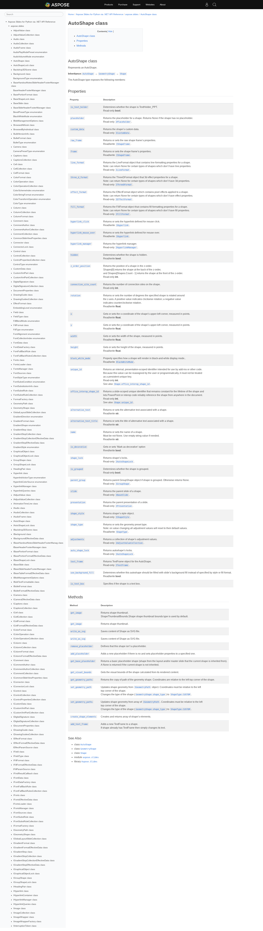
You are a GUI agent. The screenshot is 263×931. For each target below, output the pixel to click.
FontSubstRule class (23, 390)
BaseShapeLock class (24, 99)
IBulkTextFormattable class (26, 582)
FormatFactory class (23, 399)
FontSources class (22, 373)
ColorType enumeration (24, 203)
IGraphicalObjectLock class (26, 873)
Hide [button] (110, 31)
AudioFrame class (22, 48)
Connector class (21, 242)
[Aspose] (57, 4)
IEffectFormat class (22, 739)
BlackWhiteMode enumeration (27, 116)
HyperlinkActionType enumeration (29, 477)
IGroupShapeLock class (24, 882)
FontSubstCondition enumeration (29, 382)
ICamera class (20, 595)
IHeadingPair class (22, 886)
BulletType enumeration (24, 142)
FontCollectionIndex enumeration (29, 338)
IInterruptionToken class (24, 926)
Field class (18, 312)
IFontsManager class (23, 808)
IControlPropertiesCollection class (29, 699)
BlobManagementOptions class (28, 121)
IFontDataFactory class (24, 782)
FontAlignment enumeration (26, 334)
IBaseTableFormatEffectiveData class (31, 573)
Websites (150, 4)
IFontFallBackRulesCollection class (30, 791)
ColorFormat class (22, 177)
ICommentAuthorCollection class (29, 669)
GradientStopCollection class (27, 434)
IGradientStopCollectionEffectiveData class (33, 860)
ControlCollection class (24, 255)
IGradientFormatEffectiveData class (30, 847)
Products (108, 4)
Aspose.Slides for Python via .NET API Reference (31, 22)
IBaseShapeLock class (24, 560)
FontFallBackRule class (24, 351)
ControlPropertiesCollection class (29, 260)
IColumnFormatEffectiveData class (30, 656)
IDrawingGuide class (23, 730)
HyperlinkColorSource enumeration (30, 482)
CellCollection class (22, 168)
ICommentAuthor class (24, 664)
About (162, 4)
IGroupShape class (22, 878)
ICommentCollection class (25, 673)
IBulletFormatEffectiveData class (29, 591)
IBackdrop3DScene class (25, 530)
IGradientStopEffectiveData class (29, 865)
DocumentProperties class (26, 290)
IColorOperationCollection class (28, 638)
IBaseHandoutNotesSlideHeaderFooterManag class (38, 543)
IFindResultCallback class (25, 773)
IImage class (19, 908)
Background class (21, 74)
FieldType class (20, 316)
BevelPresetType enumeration (27, 112)
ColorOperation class (23, 182)
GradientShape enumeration (27, 425)
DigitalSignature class (23, 282)
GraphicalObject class (23, 451)
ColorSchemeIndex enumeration (28, 190)
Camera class (20, 147)
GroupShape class (22, 460)
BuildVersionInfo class (23, 134)
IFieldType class (21, 756)
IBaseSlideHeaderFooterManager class (32, 569)
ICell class (18, 612)
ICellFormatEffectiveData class (28, 625)
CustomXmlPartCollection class (28, 277)
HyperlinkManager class (25, 486)
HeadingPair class (22, 469)
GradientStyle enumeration (26, 447)
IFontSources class (22, 812)
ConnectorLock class (23, 247)
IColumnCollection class (24, 647)
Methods (81, 45)
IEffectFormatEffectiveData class (29, 743)
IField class (18, 751)
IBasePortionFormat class (25, 551)
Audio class (18, 39)
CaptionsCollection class (25, 160)
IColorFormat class (22, 630)
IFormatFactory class (23, 826)
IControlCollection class (24, 695)
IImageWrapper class (23, 917)
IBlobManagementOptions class (28, 577)
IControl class (19, 691)
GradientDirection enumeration (28, 416)
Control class (19, 251)
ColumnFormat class (23, 216)
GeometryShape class (24, 408)
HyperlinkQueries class (24, 490)
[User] (207, 4)
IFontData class (20, 778)
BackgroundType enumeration (27, 78)
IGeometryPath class (23, 830)
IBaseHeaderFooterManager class (29, 547)
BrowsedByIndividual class (26, 129)
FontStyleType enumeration (26, 377)
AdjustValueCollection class (26, 35)
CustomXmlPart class (23, 273)
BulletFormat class (22, 138)
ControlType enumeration (25, 264)
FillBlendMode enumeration (26, 321)
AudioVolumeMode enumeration (28, 56)
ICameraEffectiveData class (26, 599)
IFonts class (19, 795)
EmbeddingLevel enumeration (27, 308)
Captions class (20, 155)
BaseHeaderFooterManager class (29, 90)
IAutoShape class (21, 521)
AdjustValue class (21, 30)
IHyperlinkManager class (25, 899)
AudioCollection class (23, 43)
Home (71, 14)
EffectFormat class (22, 303)
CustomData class (22, 269)
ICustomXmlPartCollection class (28, 712)
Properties (82, 41)
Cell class (18, 164)
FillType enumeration (23, 329)
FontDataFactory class (24, 347)
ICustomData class (22, 704)
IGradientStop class (22, 852)
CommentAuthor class (24, 225)
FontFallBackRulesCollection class (29, 356)
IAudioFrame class (22, 516)
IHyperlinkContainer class (25, 895)
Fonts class (18, 360)
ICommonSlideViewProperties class (30, 678)
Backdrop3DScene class (25, 69)
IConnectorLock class (23, 686)
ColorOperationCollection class (28, 186)
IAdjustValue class (22, 495)
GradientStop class (22, 429)
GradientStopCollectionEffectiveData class (33, 438)
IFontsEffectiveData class (25, 799)
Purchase (122, 4)
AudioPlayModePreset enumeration (30, 52)
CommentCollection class (25, 234)
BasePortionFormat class (25, 94)
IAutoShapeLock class (24, 525)
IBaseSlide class (21, 564)
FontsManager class (23, 369)
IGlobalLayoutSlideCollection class (29, 839)
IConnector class (21, 682)
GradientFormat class (23, 421)
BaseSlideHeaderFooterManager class (32, 107)
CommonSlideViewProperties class (30, 238)
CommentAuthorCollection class (28, 229)
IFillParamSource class (24, 769)
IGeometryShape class (24, 834)
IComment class (21, 660)
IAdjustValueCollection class (26, 499)
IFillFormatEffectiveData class (27, 765)
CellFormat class (21, 173)
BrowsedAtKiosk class (23, 125)
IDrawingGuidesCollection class (28, 734)
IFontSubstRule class (23, 817)
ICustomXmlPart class (24, 708)
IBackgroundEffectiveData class (28, 538)
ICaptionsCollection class (25, 608)
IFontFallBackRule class (25, 786)
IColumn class (20, 643)
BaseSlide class (20, 103)
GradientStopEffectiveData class (28, 443)
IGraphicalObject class (24, 869)
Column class (19, 208)
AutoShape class (21, 61)
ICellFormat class (21, 621)
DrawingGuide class (23, 295)
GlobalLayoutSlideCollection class (29, 412)
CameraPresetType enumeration (29, 151)
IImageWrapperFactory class (27, 921)
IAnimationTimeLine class (25, 504)
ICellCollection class (23, 617)
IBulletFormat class (22, 586)
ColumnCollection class (24, 212)
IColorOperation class (23, 634)
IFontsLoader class (22, 804)
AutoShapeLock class (23, 65)
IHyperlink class (20, 891)
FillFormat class (21, 325)
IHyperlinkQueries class (24, 904)
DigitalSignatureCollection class (28, 286)
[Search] (214, 4)
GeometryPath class (23, 403)
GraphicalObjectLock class (26, 456)
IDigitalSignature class (24, 717)
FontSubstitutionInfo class (25, 386)
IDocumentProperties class (26, 725)
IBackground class (22, 534)
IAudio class (19, 508)
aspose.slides (17, 26)
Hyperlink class (20, 473)
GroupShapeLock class (24, 464)
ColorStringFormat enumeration (28, 194)
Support (136, 4)
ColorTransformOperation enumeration (32, 199)
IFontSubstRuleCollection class (28, 821)
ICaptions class (20, 604)
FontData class (20, 342)
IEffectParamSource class (25, 747)
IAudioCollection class (23, 512)
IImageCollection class (24, 913)
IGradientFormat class (24, 843)
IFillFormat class (21, 760)
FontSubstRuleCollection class (28, 395)
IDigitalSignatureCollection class (28, 721)
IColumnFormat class (23, 651)
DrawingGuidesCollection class (28, 299)
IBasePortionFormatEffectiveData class (32, 556)
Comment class (20, 221)
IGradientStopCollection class (27, 856)
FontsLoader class (22, 364)
